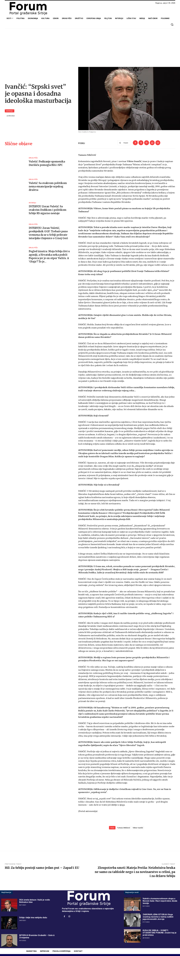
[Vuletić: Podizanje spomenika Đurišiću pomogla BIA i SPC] (15, 162)
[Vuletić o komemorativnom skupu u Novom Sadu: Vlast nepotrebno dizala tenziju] (132, 904)
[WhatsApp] (152, 142)
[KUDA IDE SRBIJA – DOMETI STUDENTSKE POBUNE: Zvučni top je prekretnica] (132, 936)
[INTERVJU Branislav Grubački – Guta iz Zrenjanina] (9, 940)
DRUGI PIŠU (33, 158)
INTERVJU (9, 111)
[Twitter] (140, 142)
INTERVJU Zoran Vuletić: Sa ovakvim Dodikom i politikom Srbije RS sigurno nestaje (47, 210)
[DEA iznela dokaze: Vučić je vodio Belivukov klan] (9, 905)
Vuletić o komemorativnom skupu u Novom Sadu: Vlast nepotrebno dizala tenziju (160, 900)
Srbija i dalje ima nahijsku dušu (33, 917)
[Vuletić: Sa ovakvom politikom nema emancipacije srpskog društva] (15, 185)
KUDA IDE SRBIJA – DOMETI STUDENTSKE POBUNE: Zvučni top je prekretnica (159, 932)
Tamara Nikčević (123, 828)
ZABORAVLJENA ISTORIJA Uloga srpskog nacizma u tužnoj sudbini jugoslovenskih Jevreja (158, 916)
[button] (172, 24)
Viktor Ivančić (138, 828)
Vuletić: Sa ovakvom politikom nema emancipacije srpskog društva (48, 186)
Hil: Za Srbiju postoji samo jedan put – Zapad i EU (42, 868)
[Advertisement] (90, 48)
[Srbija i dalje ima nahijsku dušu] (9, 922)
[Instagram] (69, 916)
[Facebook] (135, 142)
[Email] (157, 142)
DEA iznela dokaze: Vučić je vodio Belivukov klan (34, 901)
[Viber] (146, 142)
